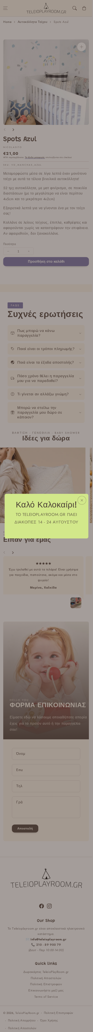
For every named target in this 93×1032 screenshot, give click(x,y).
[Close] (82, 500)
